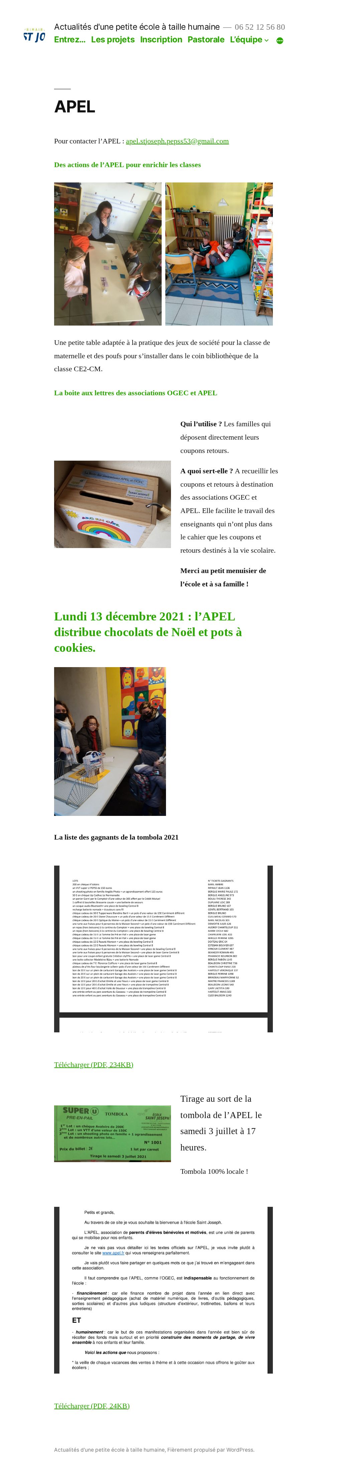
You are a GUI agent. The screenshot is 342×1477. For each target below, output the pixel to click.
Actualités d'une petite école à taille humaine (136, 27)
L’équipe (246, 39)
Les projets (113, 39)
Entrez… (70, 39)
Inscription (161, 39)
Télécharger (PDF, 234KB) (93, 1064)
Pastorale (206, 39)
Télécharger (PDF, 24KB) (92, 1406)
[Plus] (280, 41)
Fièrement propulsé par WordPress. (210, 1450)
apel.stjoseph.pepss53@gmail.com (177, 141)
